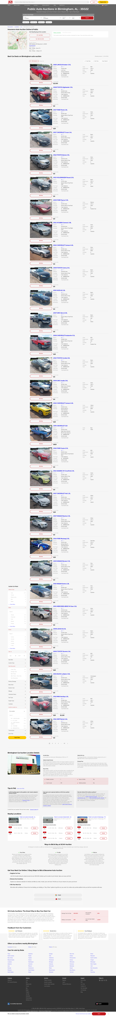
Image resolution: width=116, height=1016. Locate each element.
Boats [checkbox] (12, 601)
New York (72, 953)
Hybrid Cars (41, 22)
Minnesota (72, 961)
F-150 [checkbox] (12, 645)
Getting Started (45, 5)
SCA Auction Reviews (12, 982)
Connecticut (31, 968)
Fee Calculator (84, 988)
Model (44, 17)
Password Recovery (66, 984)
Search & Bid (17, 5)
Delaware (51, 972)
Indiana (71, 955)
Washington (31, 961)
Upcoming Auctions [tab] (66, 32)
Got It (99, 1013)
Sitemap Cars (29, 1000)
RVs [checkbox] (12, 599)
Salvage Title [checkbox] (14, 671)
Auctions (35, 5)
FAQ (81, 982)
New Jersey (10, 957)
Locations (17, 26)
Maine (50, 968)
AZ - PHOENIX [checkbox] (14, 726)
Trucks (27, 986)
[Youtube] (106, 980)
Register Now (103, 2)
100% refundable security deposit (96, 797)
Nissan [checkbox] (12, 621)
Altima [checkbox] (12, 641)
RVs (27, 982)
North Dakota (10, 972)
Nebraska (72, 966)
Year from (64, 17)
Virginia (30, 957)
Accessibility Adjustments (16, 1003)
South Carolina (93, 957)
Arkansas (51, 964)
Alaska (29, 972)
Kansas (71, 959)
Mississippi (92, 961)
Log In (94, 2)
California (30, 953)
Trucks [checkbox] (12, 595)
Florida (29, 955)
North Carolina (11, 955)
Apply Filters (17, 737)
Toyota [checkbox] (12, 614)
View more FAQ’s (20, 788)
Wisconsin (51, 966)
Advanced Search (90, 14)
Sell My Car (62, 5)
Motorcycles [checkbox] (13, 597)
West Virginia (93, 964)
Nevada (9, 968)
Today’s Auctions (47, 980)
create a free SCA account (91, 796)
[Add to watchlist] (51, 66)
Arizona (30, 959)
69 (64, 743)
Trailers (27, 992)
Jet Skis (27, 994)
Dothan (29, 947)
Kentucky (72, 964)
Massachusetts (11, 959)
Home (9, 5)
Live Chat (41, 35)
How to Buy (83, 980)
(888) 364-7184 (43, 1008)
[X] (104, 980)
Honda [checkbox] (12, 623)
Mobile (50, 947)
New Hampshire (94, 968)
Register (64, 980)
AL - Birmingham (33, 61)
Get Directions (32, 45)
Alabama (10, 964)
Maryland (92, 955)
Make (25, 17)
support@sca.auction (51, 1008)
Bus (27, 988)
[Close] (108, 1013)
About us (10, 980)
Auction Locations (48, 982)
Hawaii (71, 968)
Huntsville (10, 947)
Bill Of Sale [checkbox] (13, 673)
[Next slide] (81, 61)
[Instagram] (100, 980)
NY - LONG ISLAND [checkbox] (15, 718)
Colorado (30, 964)
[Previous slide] (30, 61)
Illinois (91, 953)
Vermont (72, 972)
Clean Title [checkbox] (13, 669)
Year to (73, 17)
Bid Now (41, 82)
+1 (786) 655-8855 (35, 1008)
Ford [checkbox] (12, 619)
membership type (81, 797)
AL (21, 26)
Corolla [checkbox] (12, 643)
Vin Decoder (83, 990)
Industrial (28, 996)
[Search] (88, 2)
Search (87, 17)
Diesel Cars (48, 22)
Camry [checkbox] (12, 636)
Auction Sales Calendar (49, 984)
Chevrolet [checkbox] (13, 617)
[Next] (68, 743)
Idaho (91, 970)
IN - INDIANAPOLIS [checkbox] (15, 728)
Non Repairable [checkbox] (14, 678)
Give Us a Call (41, 38)
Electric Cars (34, 22)
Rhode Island (52, 970)
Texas (9, 953)
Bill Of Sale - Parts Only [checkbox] (16, 676)
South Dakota (31, 970)
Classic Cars (26, 22)
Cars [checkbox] (12, 592)
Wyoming (92, 972)
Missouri (30, 966)
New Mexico (72, 970)
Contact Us (83, 986)
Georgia (50, 953)
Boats (27, 990)
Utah (91, 966)
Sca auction (10, 26)
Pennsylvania (73, 957)
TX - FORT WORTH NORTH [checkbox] (15, 723)
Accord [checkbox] (12, 639)
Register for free (26, 800)
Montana (9, 970)
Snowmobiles (29, 998)
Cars (27, 980)
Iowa (9, 966)
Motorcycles (28, 984)
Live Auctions (27, 5)
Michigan (51, 961)
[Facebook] (102, 980)
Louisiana (10, 961)
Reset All (42, 61)
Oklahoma (51, 957)
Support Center (33, 809)
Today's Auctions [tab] (57, 32)
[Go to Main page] (10, 2)
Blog (55, 5)
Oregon (92, 959)
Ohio (50, 955)
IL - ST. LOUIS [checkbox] (14, 720)
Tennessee (51, 959)
